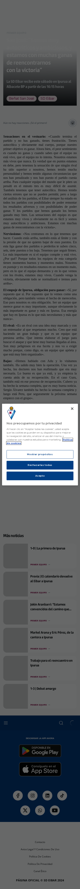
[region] (40, 444)
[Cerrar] (72, 408)
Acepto (40, 475)
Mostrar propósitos (40, 454)
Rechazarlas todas (40, 465)
